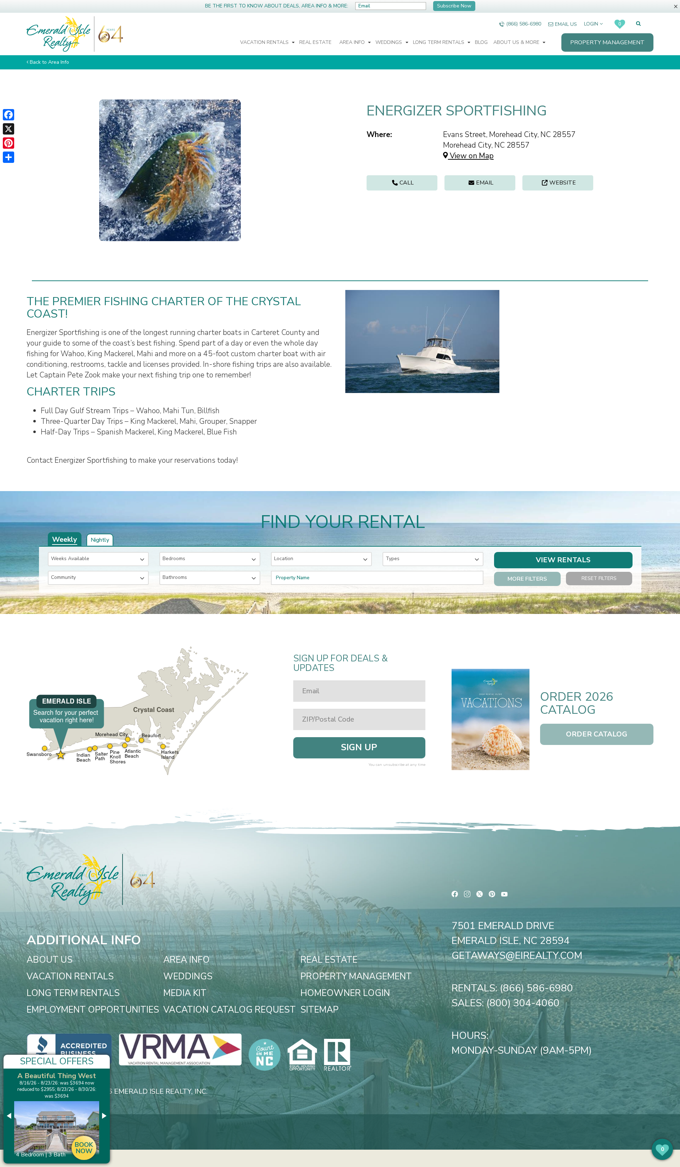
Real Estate (315, 42)
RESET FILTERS (599, 578)
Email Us (566, 24)
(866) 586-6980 (523, 24)
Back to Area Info (49, 62)
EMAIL (484, 183)
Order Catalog (596, 734)
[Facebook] (8, 115)
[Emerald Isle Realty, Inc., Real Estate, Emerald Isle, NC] (69, 1049)
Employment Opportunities (93, 1009)
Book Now (84, 1147)
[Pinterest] (8, 143)
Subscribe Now (454, 5)
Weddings (389, 42)
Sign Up (359, 747)
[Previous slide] (10, 1116)
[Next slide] (104, 1116)
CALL (407, 183)
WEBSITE (562, 183)
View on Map (471, 156)
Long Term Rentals (439, 42)
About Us (50, 960)
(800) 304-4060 (523, 1003)
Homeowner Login (345, 993)
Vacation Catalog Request (229, 1009)
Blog (481, 42)
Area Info (352, 42)
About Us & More (517, 42)
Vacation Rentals (265, 42)
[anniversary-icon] (109, 33)
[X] (8, 129)
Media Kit (184, 993)
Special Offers (57, 1061)
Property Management (607, 42)
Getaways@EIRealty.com (517, 955)
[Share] (8, 157)
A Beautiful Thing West (56, 1076)
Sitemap (319, 1009)
